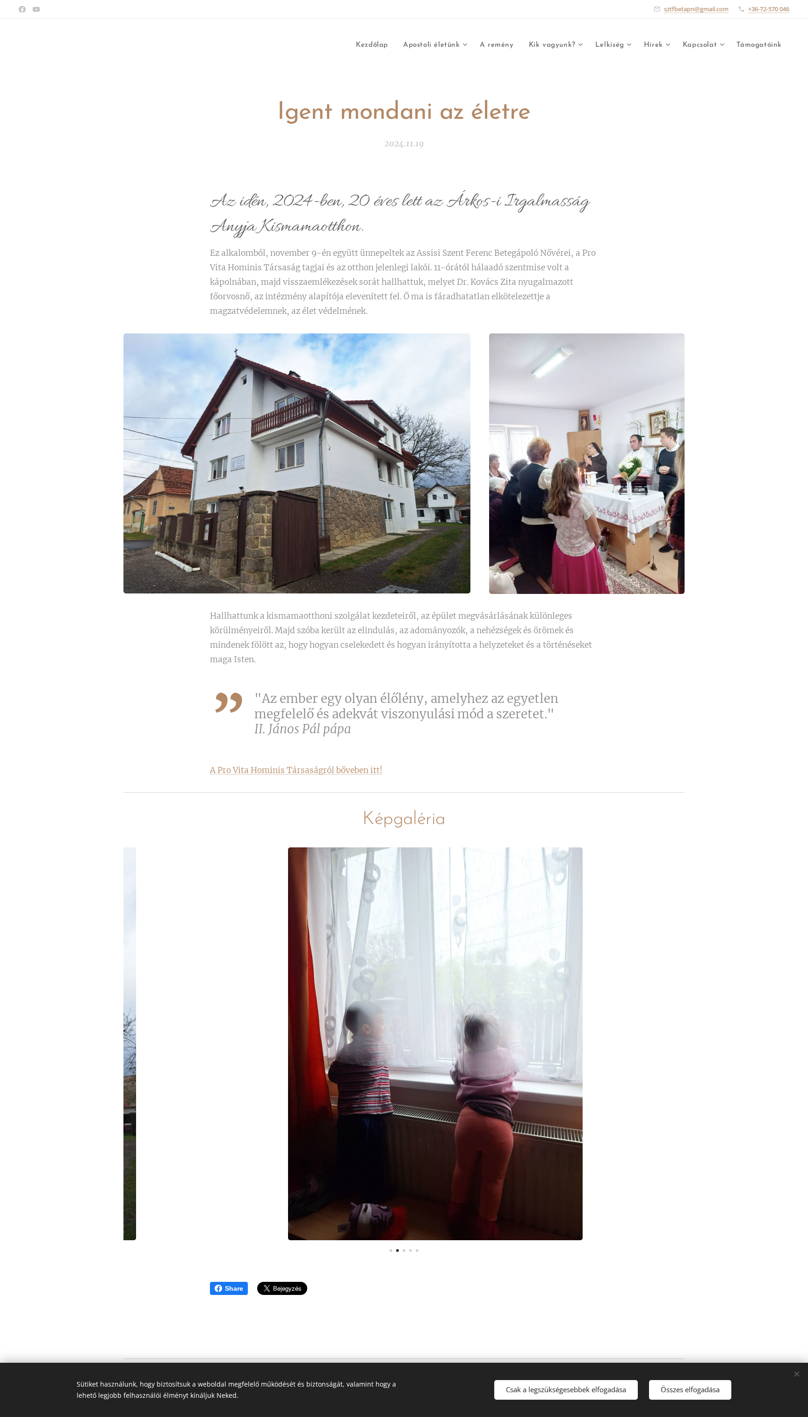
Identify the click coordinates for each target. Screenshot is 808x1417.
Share (234, 1288)
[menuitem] (375, 45)
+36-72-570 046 (768, 9)
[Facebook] (22, 9)
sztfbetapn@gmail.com (696, 9)
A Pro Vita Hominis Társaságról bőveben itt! (296, 770)
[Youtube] (36, 9)
